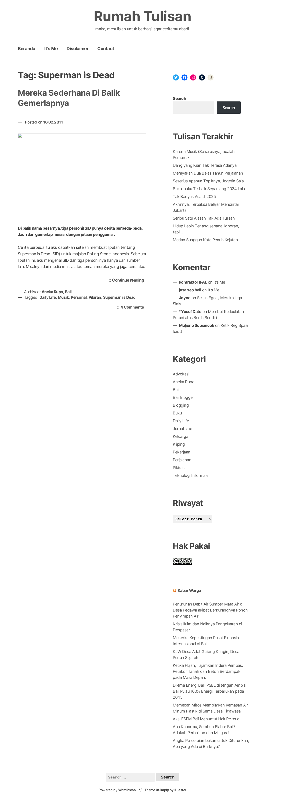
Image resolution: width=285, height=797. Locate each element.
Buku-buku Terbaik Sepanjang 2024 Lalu (209, 188)
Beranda (26, 48)
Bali (68, 291)
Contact (105, 48)
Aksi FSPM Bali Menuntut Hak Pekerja (206, 719)
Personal (79, 297)
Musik (63, 297)
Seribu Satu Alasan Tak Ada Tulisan (204, 218)
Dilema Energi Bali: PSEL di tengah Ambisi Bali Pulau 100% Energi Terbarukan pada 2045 (209, 691)
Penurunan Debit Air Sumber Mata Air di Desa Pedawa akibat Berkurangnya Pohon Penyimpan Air (210, 610)
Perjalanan (182, 459)
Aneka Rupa (52, 291)
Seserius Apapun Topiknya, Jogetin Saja (208, 181)
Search (179, 98)
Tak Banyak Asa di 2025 (194, 196)
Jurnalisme (182, 428)
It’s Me (51, 48)
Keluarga (180, 436)
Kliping (179, 444)
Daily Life (47, 297)
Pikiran (95, 297)
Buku (177, 413)
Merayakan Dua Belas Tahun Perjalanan (208, 173)
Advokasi (181, 374)
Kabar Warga (189, 590)
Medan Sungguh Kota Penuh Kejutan (205, 239)
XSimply (162, 790)
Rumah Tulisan (142, 16)
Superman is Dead (119, 297)
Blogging (181, 405)
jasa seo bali (190, 290)
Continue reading (129, 281)
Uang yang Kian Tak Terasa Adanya (204, 165)
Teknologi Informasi (190, 475)
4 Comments (133, 308)
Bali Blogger (183, 397)
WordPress (127, 790)
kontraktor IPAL (193, 282)
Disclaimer (77, 48)
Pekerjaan (181, 452)
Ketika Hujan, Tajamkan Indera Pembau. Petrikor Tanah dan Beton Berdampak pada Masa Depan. (208, 671)
